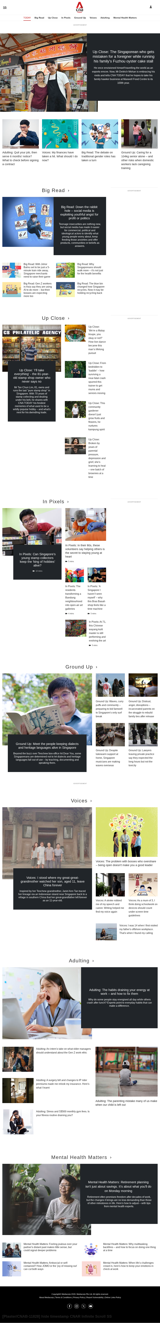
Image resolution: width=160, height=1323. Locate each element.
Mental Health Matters (125, 17)
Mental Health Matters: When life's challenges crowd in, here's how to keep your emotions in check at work (128, 1265)
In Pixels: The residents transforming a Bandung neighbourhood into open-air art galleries (74, 597)
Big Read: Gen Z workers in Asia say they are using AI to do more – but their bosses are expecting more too (38, 289)
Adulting (105, 17)
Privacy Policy (79, 1297)
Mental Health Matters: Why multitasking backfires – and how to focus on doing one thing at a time (129, 1247)
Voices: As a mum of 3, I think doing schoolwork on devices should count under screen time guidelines (143, 908)
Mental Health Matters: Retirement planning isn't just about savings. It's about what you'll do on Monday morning (118, 1186)
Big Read (39, 17)
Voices (93, 17)
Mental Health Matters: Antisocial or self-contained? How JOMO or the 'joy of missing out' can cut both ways (50, 1265)
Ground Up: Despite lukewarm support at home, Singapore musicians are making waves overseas (108, 758)
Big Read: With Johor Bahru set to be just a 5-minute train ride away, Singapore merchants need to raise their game (37, 270)
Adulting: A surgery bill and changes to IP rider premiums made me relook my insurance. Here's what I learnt (62, 1084)
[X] (83, 1307)
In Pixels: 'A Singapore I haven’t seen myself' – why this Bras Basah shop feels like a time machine (97, 597)
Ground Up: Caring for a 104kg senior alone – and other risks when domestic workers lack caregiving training (137, 160)
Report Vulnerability (94, 1297)
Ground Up (80, 17)
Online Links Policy (113, 1297)
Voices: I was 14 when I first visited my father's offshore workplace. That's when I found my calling (138, 929)
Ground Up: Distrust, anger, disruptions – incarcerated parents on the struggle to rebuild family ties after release (142, 709)
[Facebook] (69, 1307)
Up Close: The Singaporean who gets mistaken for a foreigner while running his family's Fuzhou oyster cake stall (123, 56)
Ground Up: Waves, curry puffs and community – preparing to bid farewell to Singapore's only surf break (109, 709)
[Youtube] (90, 1307)
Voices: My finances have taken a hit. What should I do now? (60, 156)
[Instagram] (76, 1307)
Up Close (53, 17)
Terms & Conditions (63, 1297)
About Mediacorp (46, 1297)
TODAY (27, 17)
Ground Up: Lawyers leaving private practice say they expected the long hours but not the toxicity (141, 758)
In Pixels (65, 17)
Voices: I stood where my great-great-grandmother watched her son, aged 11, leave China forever (53, 881)
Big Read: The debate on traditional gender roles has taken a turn (98, 156)
